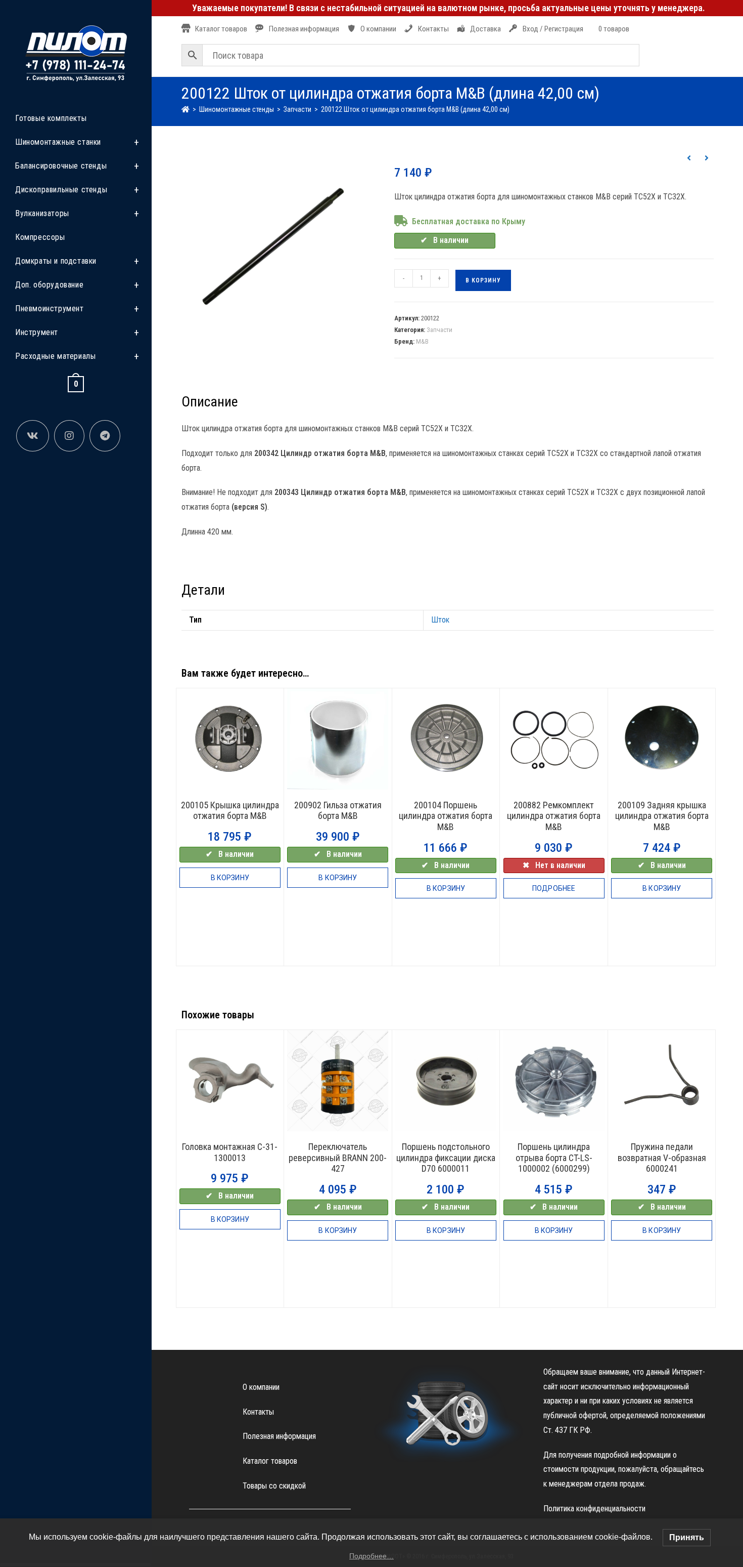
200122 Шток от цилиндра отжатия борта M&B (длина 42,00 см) (415, 109)
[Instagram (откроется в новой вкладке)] (69, 435)
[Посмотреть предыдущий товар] (689, 158)
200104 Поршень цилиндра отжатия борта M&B (445, 816)
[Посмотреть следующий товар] (707, 158)
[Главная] (185, 109)
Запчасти (439, 330)
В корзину (483, 280)
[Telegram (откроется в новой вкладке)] (104, 435)
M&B (422, 341)
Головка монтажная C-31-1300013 (229, 1152)
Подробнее (553, 888)
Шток (440, 620)
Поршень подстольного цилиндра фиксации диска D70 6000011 (445, 1157)
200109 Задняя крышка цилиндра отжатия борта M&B (662, 816)
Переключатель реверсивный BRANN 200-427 (338, 1157)
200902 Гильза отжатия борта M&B (338, 810)
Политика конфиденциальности (594, 1508)
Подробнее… (371, 1556)
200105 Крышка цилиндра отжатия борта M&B (230, 810)
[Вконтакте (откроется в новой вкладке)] (32, 435)
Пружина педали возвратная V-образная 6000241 (662, 1157)
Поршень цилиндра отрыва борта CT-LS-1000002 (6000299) (554, 1157)
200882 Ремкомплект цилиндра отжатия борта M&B (553, 816)
